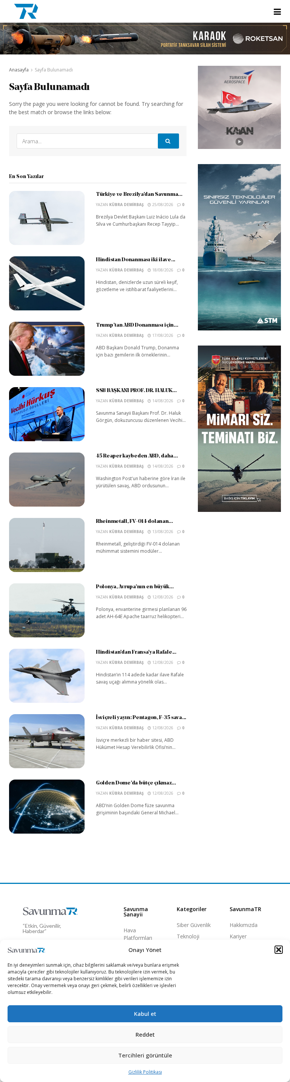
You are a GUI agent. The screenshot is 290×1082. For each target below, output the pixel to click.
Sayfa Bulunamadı (54, 70)
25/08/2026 (162, 204)
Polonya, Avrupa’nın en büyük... (134, 587)
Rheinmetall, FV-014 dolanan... (134, 521)
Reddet (145, 1034)
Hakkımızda (244, 925)
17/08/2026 (162, 335)
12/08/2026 (162, 597)
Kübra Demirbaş (126, 204)
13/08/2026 (162, 531)
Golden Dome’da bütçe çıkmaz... (136, 783)
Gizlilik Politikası (145, 1072)
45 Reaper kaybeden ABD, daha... (136, 456)
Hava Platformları (137, 934)
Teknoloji (188, 936)
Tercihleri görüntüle (145, 1055)
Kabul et (145, 1013)
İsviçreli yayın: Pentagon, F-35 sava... (141, 718)
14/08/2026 (162, 400)
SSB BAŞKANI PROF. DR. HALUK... (136, 391)
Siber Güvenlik (194, 925)
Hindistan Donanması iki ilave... (135, 260)
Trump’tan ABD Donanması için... (137, 325)
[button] (278, 949)
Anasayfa (19, 70)
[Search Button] (168, 141)
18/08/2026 (162, 270)
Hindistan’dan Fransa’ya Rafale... (136, 652)
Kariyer (238, 936)
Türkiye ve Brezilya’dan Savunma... (139, 194)
